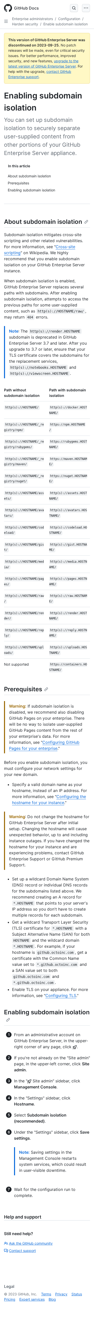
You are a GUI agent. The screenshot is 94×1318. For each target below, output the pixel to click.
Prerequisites (23, 689)
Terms (46, 1294)
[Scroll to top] (83, 1307)
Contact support (22, 1250)
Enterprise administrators (32, 19)
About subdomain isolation (43, 221)
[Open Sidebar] (6, 21)
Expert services (32, 1299)
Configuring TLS (60, 995)
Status (76, 1294)
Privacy (61, 1294)
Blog (52, 1299)
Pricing (9, 1299)
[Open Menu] (86, 8)
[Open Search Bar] (74, 8)
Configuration (69, 19)
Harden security (25, 24)
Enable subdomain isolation (65, 24)
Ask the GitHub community (31, 1243)
